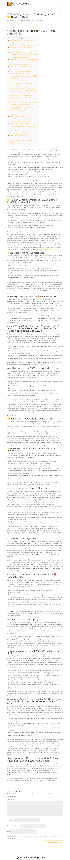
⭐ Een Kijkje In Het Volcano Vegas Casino (22, 64)
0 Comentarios (38, 20)
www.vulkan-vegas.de (46, 249)
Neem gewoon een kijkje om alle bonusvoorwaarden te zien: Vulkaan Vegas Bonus (22, 126)
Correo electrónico (13, 826)
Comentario (11, 799)
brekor (11, 20)
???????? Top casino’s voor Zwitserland (21, 71)
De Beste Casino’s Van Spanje (19, 81)
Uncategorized (28, 20)
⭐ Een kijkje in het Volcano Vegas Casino (22, 45)
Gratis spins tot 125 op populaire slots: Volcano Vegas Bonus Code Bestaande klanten (21, 97)
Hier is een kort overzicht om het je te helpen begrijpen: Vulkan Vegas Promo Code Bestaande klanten (23, 140)
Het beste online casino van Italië (20, 133)
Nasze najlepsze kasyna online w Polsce (22, 135)
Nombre (10, 820)
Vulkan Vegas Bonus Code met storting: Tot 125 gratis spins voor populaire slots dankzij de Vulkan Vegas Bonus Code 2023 (23, 90)
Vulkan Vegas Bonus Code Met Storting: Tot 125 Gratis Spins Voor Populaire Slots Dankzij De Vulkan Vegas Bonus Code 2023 (23, 54)
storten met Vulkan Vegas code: (19, 74)
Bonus (11, 114)
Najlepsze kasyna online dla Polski (20, 116)
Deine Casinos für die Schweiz (19, 112)
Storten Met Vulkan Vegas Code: (19, 131)
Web (8, 831)
